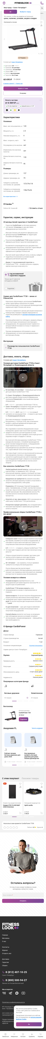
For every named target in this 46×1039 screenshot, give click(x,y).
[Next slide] (42, 39)
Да (10, 11)
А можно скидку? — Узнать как (13, 83)
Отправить (23, 901)
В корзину (23, 93)
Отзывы (8, 204)
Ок (29, 1024)
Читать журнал (37, 728)
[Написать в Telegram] (10, 993)
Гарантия (5, 962)
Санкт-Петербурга (17, 62)
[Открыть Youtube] (23, 993)
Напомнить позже (10, 22)
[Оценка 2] (7, 827)
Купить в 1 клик (23, 88)
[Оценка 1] (4, 827)
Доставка (5, 959)
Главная (5, 935)
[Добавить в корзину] (20, 813)
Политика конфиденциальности (13, 1002)
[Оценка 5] (16, 827)
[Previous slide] (4, 39)
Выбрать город (25, 12)
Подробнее (23, 719)
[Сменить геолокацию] (4, 3)
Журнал (5, 950)
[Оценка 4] (13, 827)
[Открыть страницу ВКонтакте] (4, 993)
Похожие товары (30, 778)
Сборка (4, 965)
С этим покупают (10, 778)
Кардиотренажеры (36, 645)
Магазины (5, 938)
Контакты (5, 947)
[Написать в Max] (17, 993)
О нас (4, 941)
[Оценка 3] (10, 827)
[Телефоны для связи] (42, 3)
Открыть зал (6, 953)
